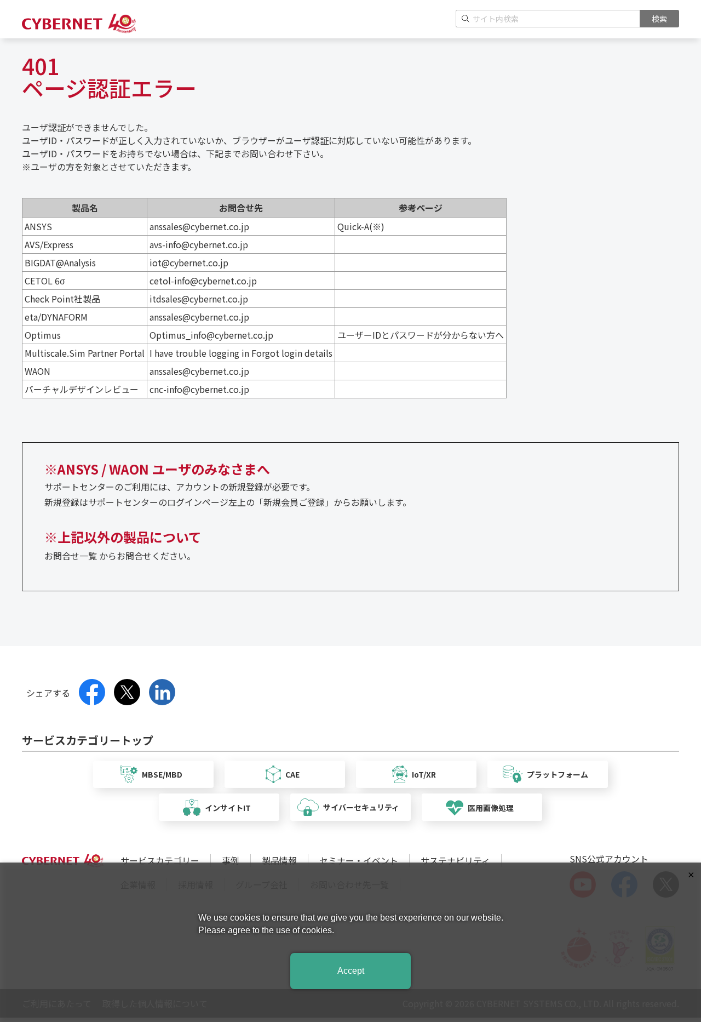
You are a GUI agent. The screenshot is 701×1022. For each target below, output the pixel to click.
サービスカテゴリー (159, 860)
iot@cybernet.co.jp (189, 262)
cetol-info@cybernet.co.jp (203, 280)
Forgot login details (291, 352)
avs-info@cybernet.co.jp (199, 244)
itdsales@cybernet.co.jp (199, 298)
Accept (350, 970)
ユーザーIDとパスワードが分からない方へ (420, 334)
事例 (230, 860)
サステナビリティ (455, 860)
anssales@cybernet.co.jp (199, 226)
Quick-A (353, 226)
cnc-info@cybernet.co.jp (199, 389)
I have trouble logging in (199, 352)
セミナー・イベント (358, 860)
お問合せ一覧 (70, 555)
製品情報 (279, 860)
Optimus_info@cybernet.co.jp (211, 334)
